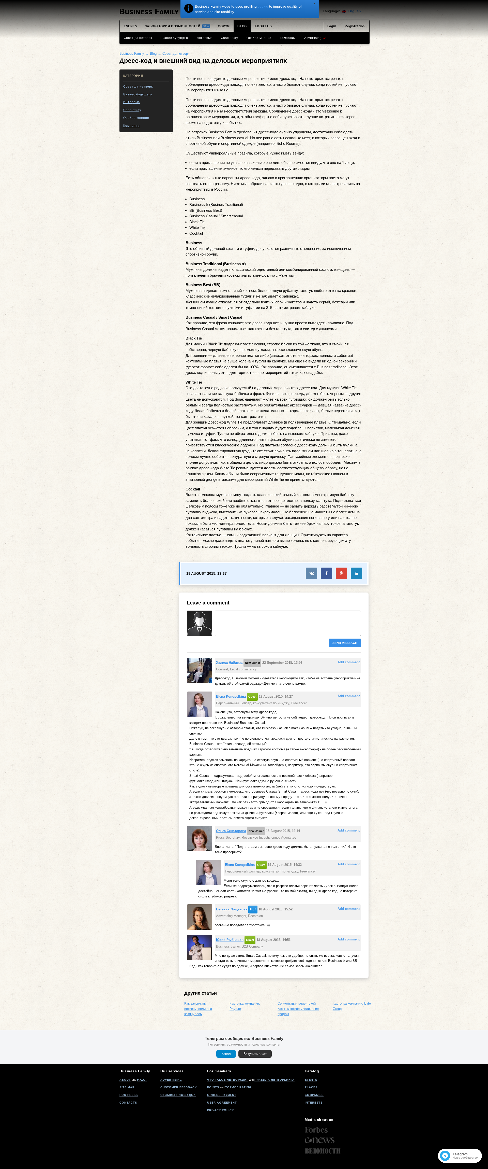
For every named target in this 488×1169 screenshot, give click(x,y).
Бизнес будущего (137, 94)
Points (213, 1087)
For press (128, 1094)
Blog (153, 53)
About (125, 1079)
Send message (344, 643)
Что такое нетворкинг (227, 1079)
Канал (226, 1054)
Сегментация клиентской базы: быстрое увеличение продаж (298, 1009)
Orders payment (221, 1094)
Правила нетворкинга (274, 1079)
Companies (314, 1094)
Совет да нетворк (175, 53)
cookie (263, 6)
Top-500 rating (238, 1087)
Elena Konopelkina (231, 696)
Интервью (131, 102)
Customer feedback (178, 1087)
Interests (314, 1102)
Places (311, 1087)
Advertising (171, 1079)
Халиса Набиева (229, 663)
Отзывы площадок (178, 1094)
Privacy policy (220, 1110)
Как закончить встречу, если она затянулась (198, 1009)
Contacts (128, 1102)
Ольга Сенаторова (231, 831)
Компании (131, 126)
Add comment (349, 662)
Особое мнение (136, 118)
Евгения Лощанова (231, 909)
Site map (126, 1087)
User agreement (222, 1102)
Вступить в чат (255, 1054)
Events (311, 1079)
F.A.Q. (142, 1079)
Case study (132, 110)
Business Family (131, 53)
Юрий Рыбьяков (229, 940)
